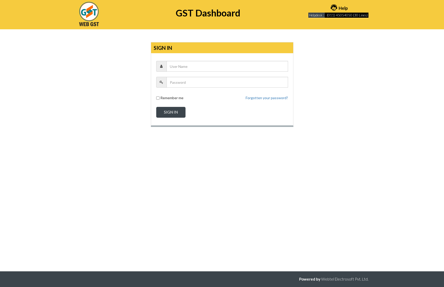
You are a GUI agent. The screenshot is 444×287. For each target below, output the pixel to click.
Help (343, 8)
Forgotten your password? (267, 98)
